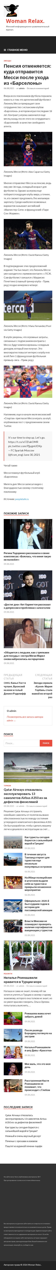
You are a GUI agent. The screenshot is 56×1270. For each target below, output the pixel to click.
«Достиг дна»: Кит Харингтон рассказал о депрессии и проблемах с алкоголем (27, 606)
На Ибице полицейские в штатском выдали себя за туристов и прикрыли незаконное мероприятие (38, 883)
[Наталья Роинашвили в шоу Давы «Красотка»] (13, 1057)
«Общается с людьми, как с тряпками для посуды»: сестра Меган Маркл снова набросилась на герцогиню (26, 656)
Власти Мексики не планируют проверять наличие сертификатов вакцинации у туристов (38, 926)
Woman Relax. (25, 21)
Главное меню (17, 49)
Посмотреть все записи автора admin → (25, 718)
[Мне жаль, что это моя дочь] (13, 1074)
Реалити (8, 974)
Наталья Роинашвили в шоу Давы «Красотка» (38, 1049)
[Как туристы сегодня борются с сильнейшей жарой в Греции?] (13, 847)
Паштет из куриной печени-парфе (23, 1146)
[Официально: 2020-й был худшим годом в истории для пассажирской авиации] (13, 911)
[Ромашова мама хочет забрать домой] (13, 1024)
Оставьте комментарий (38, 88)
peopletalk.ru (22, 499)
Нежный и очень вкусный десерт (23, 1136)
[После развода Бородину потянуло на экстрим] (13, 1040)
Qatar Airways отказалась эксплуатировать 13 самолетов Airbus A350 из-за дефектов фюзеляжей (26, 1119)
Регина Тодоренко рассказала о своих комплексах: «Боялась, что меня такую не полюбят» (27, 556)
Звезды (7, 61)
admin (22, 88)
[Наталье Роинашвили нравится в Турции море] (28, 971)
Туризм (7, 786)
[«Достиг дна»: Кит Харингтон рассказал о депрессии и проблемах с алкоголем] (28, 601)
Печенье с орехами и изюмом (21, 1141)
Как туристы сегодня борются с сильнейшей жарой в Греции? (38, 840)
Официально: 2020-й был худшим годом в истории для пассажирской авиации (38, 905)
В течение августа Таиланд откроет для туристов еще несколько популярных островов (38, 860)
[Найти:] (28, 743)
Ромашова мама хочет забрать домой (38, 1015)
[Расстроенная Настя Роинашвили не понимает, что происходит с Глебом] (13, 1091)
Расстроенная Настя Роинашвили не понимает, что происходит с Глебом (37, 1085)
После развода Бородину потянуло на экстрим (38, 1033)
